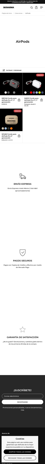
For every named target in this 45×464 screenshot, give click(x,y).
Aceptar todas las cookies (20, 452)
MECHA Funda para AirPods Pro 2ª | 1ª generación (11, 91)
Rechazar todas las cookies (20, 458)
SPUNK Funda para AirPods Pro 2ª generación (11, 126)
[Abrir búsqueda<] (32, 7)
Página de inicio (7, 13)
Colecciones (18, 13)
